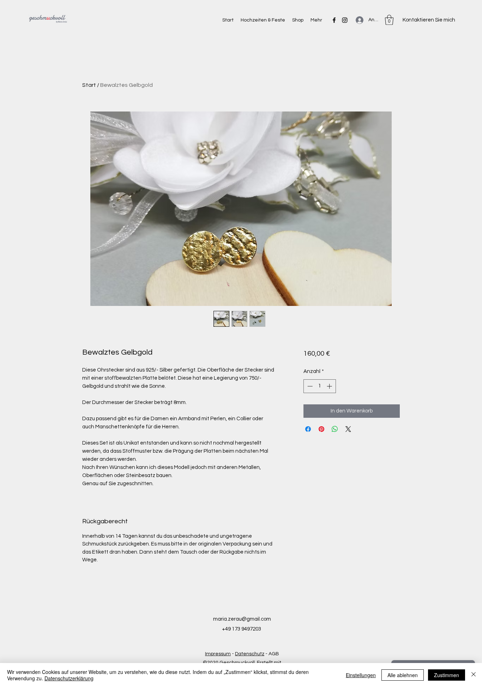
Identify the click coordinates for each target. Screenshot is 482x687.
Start (89, 85)
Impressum (218, 653)
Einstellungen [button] (361, 675)
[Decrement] (309, 386)
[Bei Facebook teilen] (308, 429)
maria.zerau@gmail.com (242, 619)
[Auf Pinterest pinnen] (321, 429)
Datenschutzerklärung (69, 678)
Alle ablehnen (402, 675)
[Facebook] (334, 20)
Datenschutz (249, 653)
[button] (389, 20)
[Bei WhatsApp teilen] (335, 429)
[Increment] (330, 386)
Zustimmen (446, 675)
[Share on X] (348, 429)
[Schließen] (473, 675)
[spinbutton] (319, 386)
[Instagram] (344, 20)
